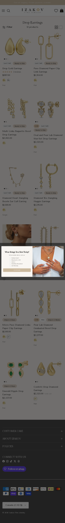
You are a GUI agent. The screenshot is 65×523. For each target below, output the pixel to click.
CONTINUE (17, 270)
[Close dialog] (62, 248)
